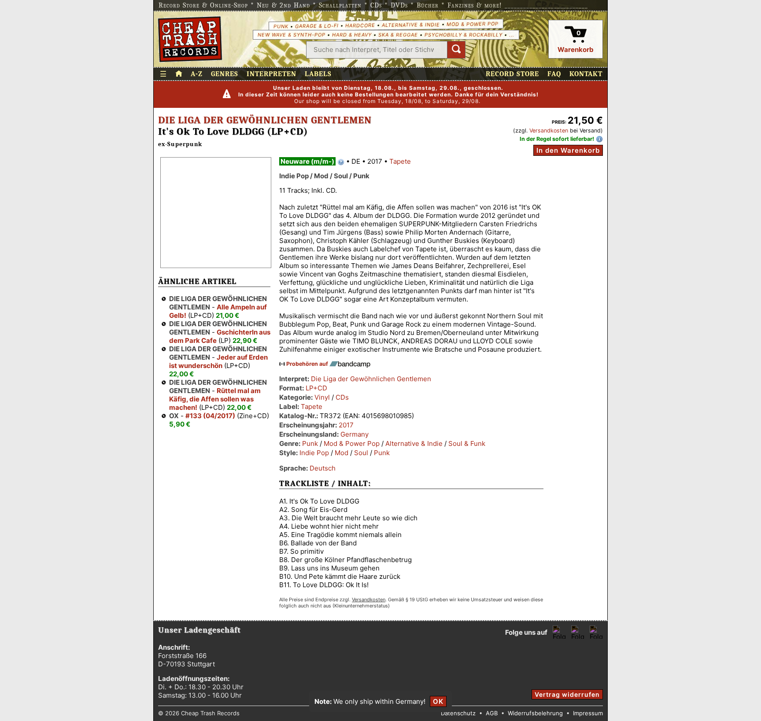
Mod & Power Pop (472, 23)
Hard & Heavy (352, 35)
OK (438, 701)
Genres (224, 74)
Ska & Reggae (398, 35)
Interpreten (271, 74)
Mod (341, 453)
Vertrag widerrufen (567, 694)
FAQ (554, 74)
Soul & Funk (466, 443)
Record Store (512, 74)
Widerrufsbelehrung (535, 713)
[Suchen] (456, 50)
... (511, 35)
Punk (280, 26)
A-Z (197, 74)
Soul (361, 453)
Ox (174, 416)
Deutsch (323, 468)
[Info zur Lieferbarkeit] (599, 139)
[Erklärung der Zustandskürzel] (340, 162)
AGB (492, 713)
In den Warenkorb (568, 150)
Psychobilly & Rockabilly (463, 35)
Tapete (400, 161)
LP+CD (316, 388)
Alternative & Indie (410, 24)
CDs (342, 397)
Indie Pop (314, 453)
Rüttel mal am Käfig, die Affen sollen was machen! (215, 399)
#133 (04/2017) (210, 416)
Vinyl (322, 397)
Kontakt (585, 74)
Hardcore (360, 25)
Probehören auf (307, 363)
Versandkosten (548, 130)
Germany (354, 434)
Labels (318, 74)
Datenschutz (458, 713)
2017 (346, 425)
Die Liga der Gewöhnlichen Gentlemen (265, 120)
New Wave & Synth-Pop (291, 35)
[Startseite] (190, 39)
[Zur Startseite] (178, 74)
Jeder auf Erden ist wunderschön (218, 361)
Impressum (588, 713)
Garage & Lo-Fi (316, 25)
